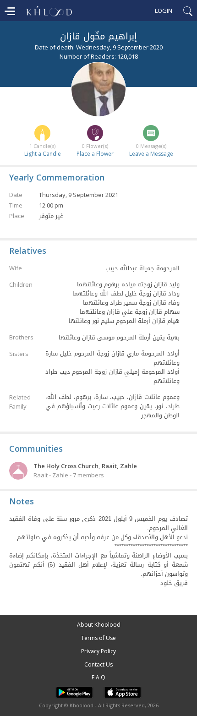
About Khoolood (98, 625)
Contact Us (98, 664)
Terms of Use (98, 638)
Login (163, 10)
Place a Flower (95, 154)
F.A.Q (98, 677)
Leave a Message (151, 154)
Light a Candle (42, 154)
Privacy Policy (98, 651)
